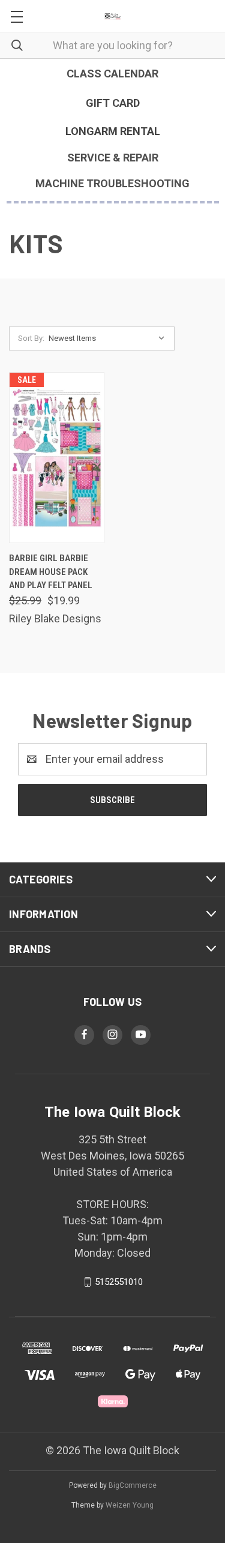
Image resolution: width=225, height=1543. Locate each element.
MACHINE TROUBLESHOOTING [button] (112, 183)
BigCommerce (133, 1485)
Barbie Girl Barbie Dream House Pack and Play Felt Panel (50, 572)
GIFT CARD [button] (113, 103)
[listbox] (109, 338)
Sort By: (31, 338)
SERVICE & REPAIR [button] (112, 157)
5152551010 (119, 1282)
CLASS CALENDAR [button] (112, 73)
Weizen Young (130, 1505)
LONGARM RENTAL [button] (112, 131)
